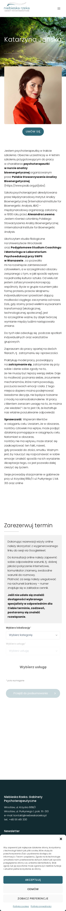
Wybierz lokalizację (18, 627)
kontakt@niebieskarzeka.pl (30, 815)
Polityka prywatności (41, 906)
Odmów (33, 889)
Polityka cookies (21, 906)
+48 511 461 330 (18, 819)
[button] (61, 839)
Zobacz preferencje (33, 898)
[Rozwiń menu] (59, 8)
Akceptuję (33, 880)
